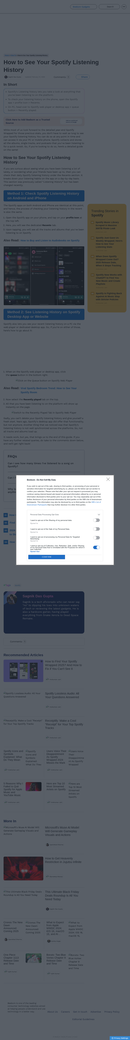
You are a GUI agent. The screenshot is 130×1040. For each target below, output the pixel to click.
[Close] (109, 480)
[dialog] (65, 520)
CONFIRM (46, 557)
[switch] (96, 520)
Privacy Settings (121, 1038)
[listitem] (65, 514)
